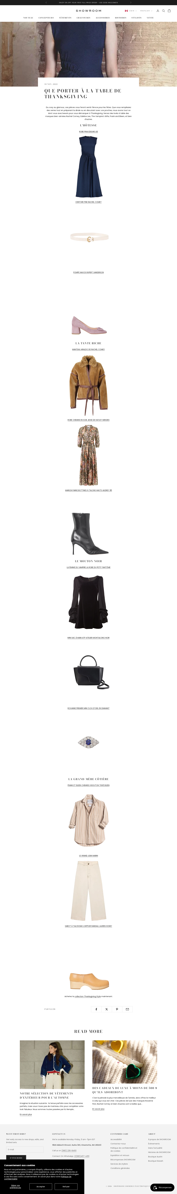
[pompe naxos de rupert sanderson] (88, 307)
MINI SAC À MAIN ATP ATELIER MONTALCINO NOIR (88, 637)
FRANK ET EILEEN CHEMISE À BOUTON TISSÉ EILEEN (88, 785)
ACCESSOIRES (103, 17)
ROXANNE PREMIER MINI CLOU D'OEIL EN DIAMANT (88, 708)
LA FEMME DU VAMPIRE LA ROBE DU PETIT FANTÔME (88, 567)
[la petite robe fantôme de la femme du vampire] (88, 602)
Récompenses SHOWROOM (123, 1159)
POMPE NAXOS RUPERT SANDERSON (88, 272)
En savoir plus (26, 1114)
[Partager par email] (127, 1009)
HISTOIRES (120, 17)
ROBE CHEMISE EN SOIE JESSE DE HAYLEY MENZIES (88, 420)
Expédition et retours (120, 1155)
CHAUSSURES (83, 17)
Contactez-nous (118, 1143)
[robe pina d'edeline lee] (88, 166)
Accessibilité (116, 1139)
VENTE (150, 17)
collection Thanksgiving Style (88, 996)
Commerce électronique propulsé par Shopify (148, 1186)
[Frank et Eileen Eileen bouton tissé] (88, 820)
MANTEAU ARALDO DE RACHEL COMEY (88, 349)
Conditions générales (120, 1168)
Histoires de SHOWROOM (159, 1152)
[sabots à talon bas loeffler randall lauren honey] (88, 961)
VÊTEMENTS (65, 17)
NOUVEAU (28, 17)
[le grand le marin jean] (88, 890)
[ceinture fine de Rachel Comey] (88, 237)
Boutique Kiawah (155, 1161)
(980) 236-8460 (69, 1150)
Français (145, 11)
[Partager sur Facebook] (96, 1009)
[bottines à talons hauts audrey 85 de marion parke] (88, 525)
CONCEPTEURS (46, 17)
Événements (154, 1143)
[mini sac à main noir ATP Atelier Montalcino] (88, 673)
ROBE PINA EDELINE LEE (88, 131)
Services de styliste (119, 1164)
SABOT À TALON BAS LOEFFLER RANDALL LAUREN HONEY (88, 926)
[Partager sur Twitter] (106, 1009)
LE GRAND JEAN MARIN (88, 855)
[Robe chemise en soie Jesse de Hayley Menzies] (88, 455)
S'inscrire (16, 1158)
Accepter (41, 1186)
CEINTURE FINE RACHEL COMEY (88, 202)
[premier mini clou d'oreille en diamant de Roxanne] (88, 743)
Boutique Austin (155, 1156)
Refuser (66, 1186)
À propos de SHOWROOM (159, 1139)
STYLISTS (137, 17)
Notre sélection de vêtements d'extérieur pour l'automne (46, 1096)
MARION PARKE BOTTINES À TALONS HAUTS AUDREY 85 (88, 490)
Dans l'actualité (155, 1148)
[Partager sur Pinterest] (117, 1009)
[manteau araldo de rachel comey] (88, 384)
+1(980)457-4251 (81, 1156)
